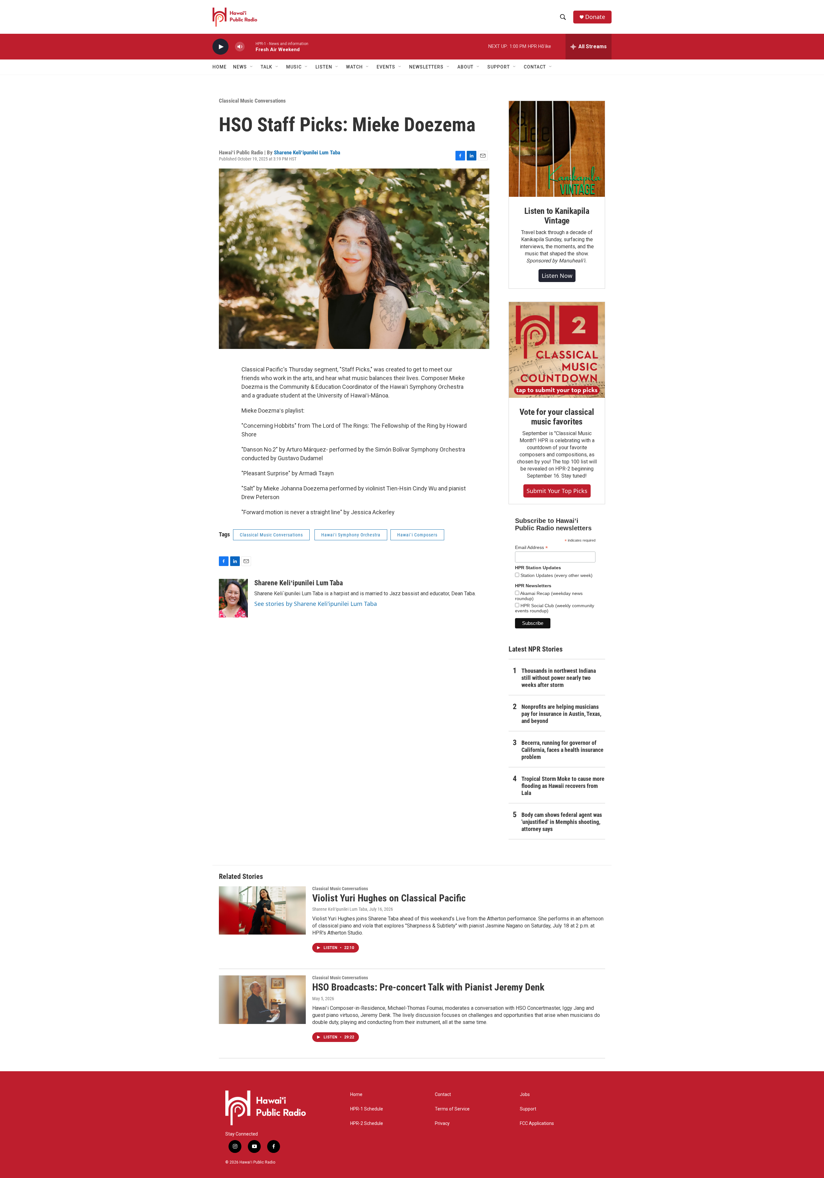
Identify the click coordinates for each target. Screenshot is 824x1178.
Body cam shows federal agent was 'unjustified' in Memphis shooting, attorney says (561, 821)
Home (219, 66)
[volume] (239, 47)
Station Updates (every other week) (556, 575)
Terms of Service (452, 1109)
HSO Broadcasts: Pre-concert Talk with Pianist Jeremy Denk (428, 987)
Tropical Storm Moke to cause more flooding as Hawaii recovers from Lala (562, 785)
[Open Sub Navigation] (251, 66)
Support (528, 1109)
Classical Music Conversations (252, 100)
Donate (595, 17)
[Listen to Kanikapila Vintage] (557, 149)
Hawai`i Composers (417, 534)
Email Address (531, 547)
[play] (220, 46)
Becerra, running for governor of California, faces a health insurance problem (562, 749)
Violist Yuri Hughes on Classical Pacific (389, 898)
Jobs (525, 1094)
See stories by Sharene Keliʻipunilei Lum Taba (315, 603)
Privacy (442, 1123)
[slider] (250, 46)
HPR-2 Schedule (366, 1123)
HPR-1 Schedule (366, 1109)
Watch (354, 66)
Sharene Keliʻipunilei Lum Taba (307, 152)
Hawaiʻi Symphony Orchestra (350, 534)
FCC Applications (537, 1123)
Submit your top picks (557, 491)
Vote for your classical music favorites (557, 416)
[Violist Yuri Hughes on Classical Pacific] (262, 910)
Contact (443, 1094)
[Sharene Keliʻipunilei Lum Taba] (233, 598)
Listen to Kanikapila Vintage (556, 215)
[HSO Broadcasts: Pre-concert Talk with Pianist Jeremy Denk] (262, 999)
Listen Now (557, 275)
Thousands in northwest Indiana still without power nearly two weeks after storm (558, 677)
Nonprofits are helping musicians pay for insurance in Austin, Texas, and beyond (561, 713)
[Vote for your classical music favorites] (557, 350)
